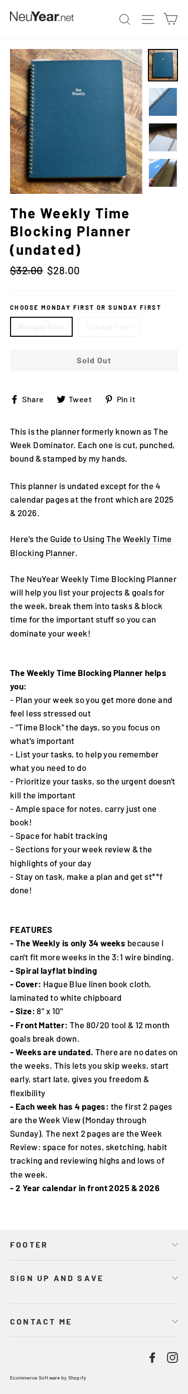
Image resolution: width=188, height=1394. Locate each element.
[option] (76, 121)
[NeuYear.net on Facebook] (152, 1356)
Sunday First (109, 326)
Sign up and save (57, 1278)
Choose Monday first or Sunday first (85, 307)
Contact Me (41, 1321)
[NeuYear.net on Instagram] (172, 1356)
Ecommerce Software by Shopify (48, 1378)
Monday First (41, 326)
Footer (29, 1244)
